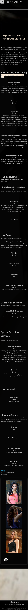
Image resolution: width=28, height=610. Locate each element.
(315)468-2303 (10, 473)
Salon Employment (13, 609)
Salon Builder (7, 609)
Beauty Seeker (20, 609)
